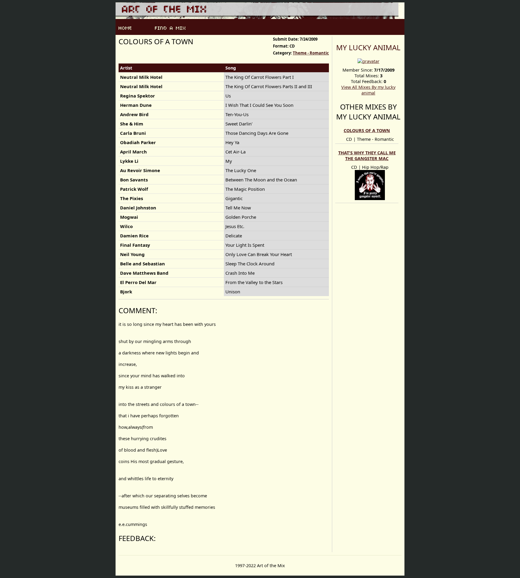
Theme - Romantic (311, 53)
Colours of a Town (367, 130)
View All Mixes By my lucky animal (368, 90)
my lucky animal (368, 47)
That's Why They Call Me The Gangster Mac (367, 155)
